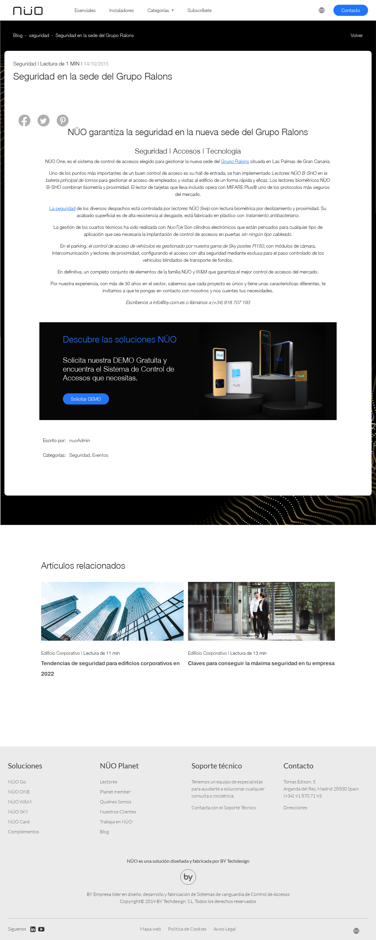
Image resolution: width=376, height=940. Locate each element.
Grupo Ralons (235, 161)
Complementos (23, 832)
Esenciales (85, 10)
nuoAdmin (79, 440)
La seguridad (62, 208)
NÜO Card (19, 822)
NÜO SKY (18, 812)
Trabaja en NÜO (116, 822)
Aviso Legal (225, 929)
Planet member (115, 792)
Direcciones (295, 807)
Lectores (108, 782)
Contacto (350, 10)
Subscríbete (199, 10)
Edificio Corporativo (60, 653)
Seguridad (24, 64)
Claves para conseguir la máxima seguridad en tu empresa (261, 663)
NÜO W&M (20, 802)
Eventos (100, 455)
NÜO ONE (19, 792)
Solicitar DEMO (86, 399)
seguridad (39, 35)
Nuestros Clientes (118, 812)
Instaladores (121, 10)
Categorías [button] (158, 10)
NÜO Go (17, 782)
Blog (18, 35)
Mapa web (150, 929)
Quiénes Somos (115, 802)
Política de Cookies (187, 929)
